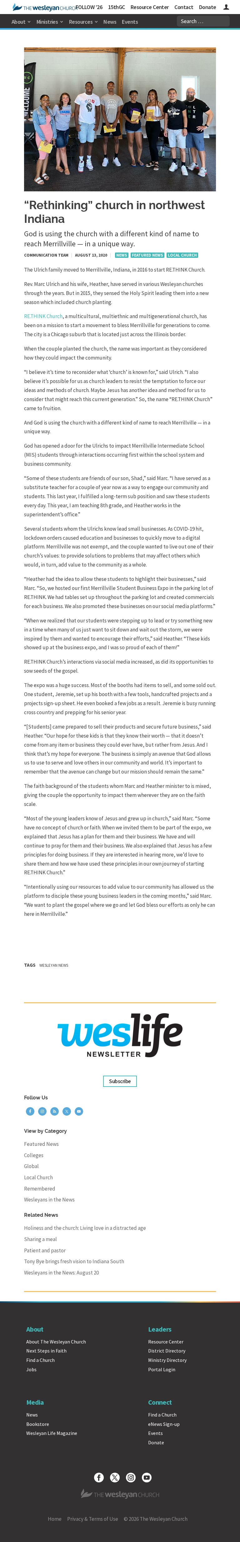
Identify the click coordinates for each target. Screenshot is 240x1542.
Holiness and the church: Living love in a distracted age (85, 1228)
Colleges (33, 1155)
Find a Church (40, 1360)
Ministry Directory (167, 1360)
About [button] (18, 21)
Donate (207, 7)
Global (31, 1166)
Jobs (31, 1369)
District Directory (166, 1351)
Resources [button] (80, 21)
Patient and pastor (45, 1250)
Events (130, 21)
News (109, 21)
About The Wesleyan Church (56, 1341)
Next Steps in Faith (46, 1351)
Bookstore (37, 1424)
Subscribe (120, 1081)
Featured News (147, 255)
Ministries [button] (47, 21)
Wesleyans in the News (49, 1199)
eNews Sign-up (164, 1424)
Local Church (182, 255)
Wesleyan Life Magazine (51, 1433)
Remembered (39, 1188)
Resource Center (150, 7)
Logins (226, 8)
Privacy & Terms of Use (92, 1518)
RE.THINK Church (43, 316)
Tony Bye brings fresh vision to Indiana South (74, 1261)
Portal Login (161, 1369)
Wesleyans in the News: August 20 (61, 1272)
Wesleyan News (53, 965)
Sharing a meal (40, 1239)
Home (55, 1518)
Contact (183, 7)
